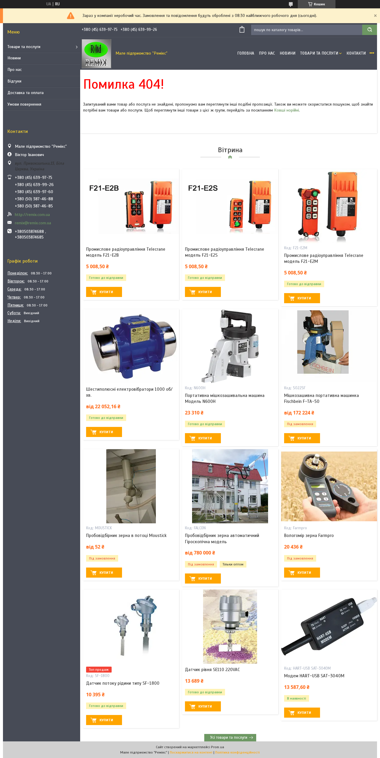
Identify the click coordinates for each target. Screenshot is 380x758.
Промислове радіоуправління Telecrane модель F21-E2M (323, 258)
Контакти (356, 53)
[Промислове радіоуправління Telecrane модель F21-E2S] (230, 206)
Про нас (14, 69)
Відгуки (14, 81)
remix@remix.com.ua (33, 222)
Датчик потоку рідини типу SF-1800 (122, 683)
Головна (245, 53)
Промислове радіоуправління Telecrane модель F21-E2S (224, 252)
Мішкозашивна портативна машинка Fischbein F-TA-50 (321, 398)
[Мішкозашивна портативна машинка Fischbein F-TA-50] (329, 346)
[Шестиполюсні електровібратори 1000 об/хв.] (131, 346)
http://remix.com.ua (32, 214)
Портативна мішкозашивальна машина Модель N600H (225, 398)
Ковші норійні (286, 110)
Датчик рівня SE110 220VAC (212, 669)
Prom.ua (217, 747)
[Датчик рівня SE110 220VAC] (230, 626)
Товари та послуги (23, 46)
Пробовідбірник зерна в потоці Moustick (126, 535)
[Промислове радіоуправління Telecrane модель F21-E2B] (131, 206)
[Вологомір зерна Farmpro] (329, 486)
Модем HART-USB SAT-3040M (314, 675)
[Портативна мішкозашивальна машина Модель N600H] (230, 346)
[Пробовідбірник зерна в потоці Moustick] (131, 486)
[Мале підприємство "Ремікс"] (96, 53)
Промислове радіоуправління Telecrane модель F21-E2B (125, 252)
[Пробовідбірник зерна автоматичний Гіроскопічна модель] (230, 486)
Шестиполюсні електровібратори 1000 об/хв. (129, 392)
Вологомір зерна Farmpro (309, 535)
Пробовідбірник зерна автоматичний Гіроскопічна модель (222, 538)
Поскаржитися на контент (191, 752)
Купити (106, 292)
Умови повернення (24, 104)
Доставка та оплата (25, 92)
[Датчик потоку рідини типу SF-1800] (131, 626)
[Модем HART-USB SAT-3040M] (329, 626)
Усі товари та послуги (228, 737)
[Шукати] (369, 30)
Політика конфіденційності (237, 752)
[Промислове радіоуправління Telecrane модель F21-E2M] (329, 206)
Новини (14, 58)
